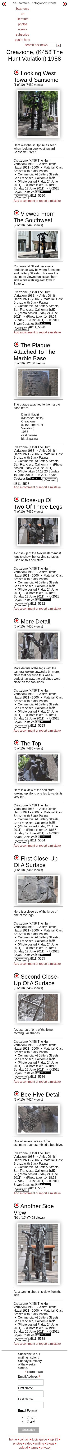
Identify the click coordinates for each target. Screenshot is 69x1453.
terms (34, 1447)
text (32, 1421)
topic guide (39, 1439)
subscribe (22, 34)
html (33, 1417)
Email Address (29, 1376)
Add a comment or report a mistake (37, 200)
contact (24, 1439)
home (13, 1439)
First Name (25, 1388)
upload (23, 1447)
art (22, 13)
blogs (50, 1443)
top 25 (54, 1439)
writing (39, 1443)
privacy (46, 1447)
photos (22, 24)
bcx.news (22, 8)
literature (23, 19)
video (28, 1443)
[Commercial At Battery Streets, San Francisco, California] (52, 178)
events (22, 29)
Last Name (25, 1399)
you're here (22, 39)
